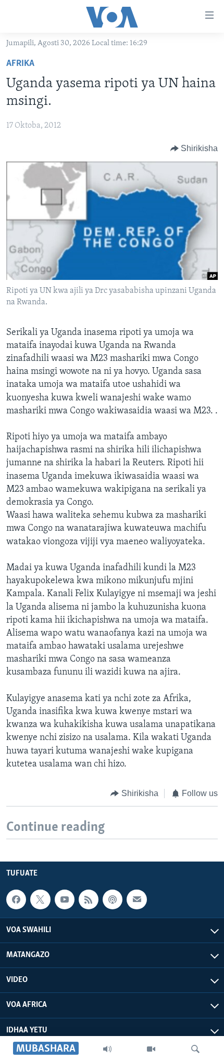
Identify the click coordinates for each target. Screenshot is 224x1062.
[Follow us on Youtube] (64, 899)
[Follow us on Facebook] (16, 899)
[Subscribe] (136, 899)
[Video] (151, 1049)
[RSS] (88, 899)
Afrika (20, 64)
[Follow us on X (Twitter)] (40, 899)
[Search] (195, 1049)
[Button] (194, 148)
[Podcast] (112, 899)
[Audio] (107, 1049)
